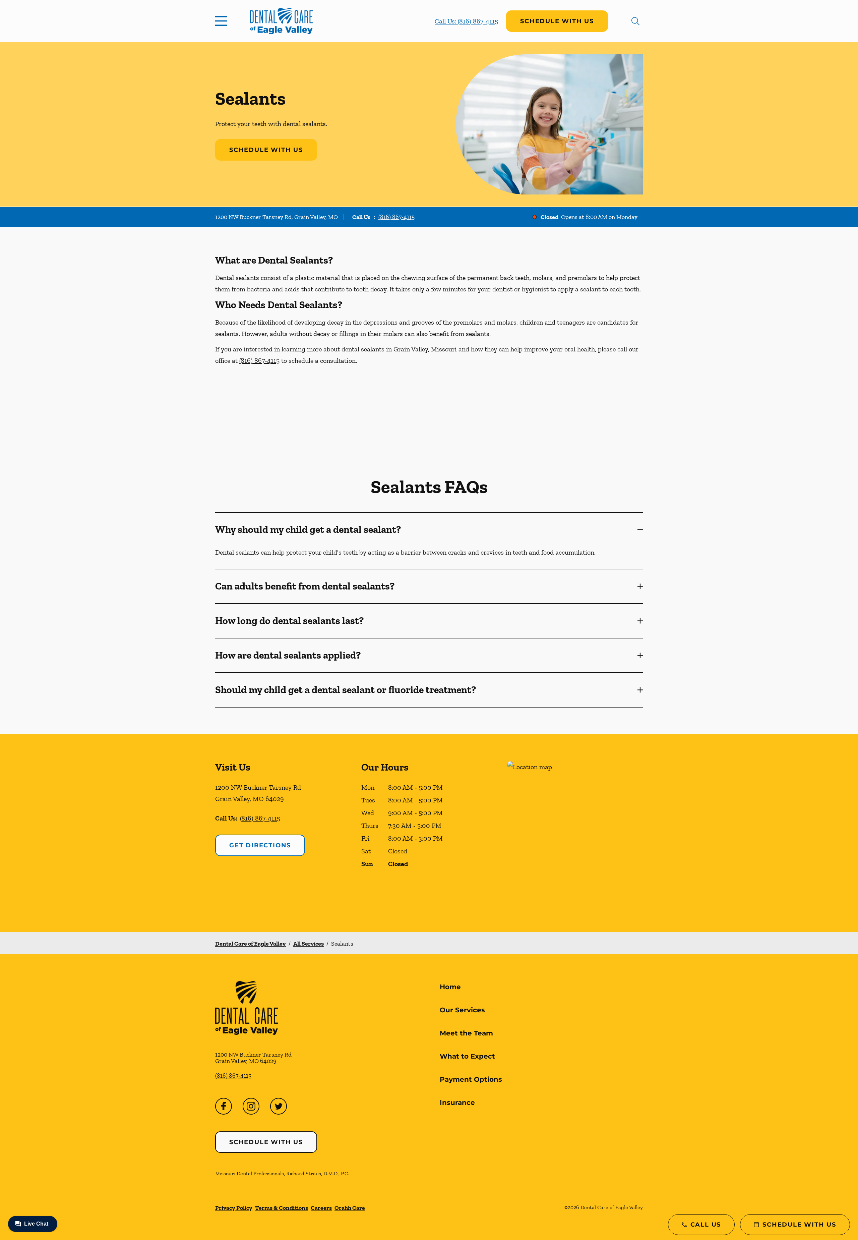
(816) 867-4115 (396, 217)
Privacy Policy (233, 1207)
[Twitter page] (278, 1106)
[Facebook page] (223, 1106)
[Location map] (575, 833)
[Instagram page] (251, 1106)
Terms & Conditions (281, 1207)
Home (450, 987)
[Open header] (222, 21)
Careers (321, 1207)
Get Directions (260, 845)
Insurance (457, 1102)
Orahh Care (349, 1207)
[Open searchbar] (635, 21)
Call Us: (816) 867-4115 (466, 21)
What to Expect (467, 1056)
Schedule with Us (557, 21)
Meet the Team (466, 1033)
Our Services (462, 1010)
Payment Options (471, 1079)
